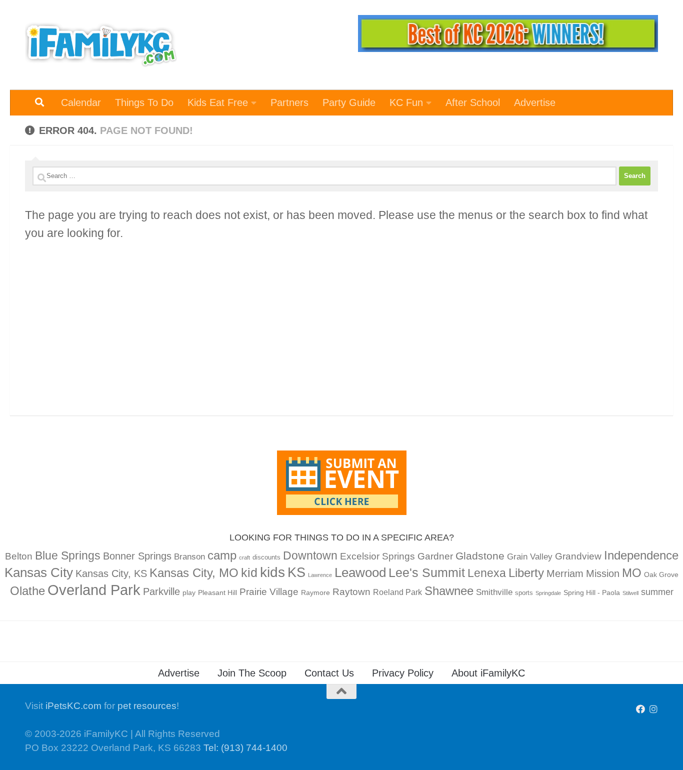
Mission (603, 573)
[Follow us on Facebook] (640, 709)
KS (297, 572)
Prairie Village (269, 591)
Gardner (435, 556)
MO (632, 573)
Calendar (81, 102)
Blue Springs (67, 555)
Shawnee (449, 591)
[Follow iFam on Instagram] (653, 709)
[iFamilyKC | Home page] (101, 45)
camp (222, 555)
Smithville (494, 592)
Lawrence (320, 575)
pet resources (147, 705)
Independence (641, 555)
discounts (266, 557)
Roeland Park (397, 592)
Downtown (310, 555)
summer (657, 592)
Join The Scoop (252, 673)
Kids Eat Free (218, 102)
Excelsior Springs (377, 556)
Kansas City (38, 573)
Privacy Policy (403, 673)
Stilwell (630, 593)
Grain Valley (529, 557)
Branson (189, 557)
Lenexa (487, 573)
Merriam (565, 573)
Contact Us (329, 673)
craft (244, 557)
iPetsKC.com (74, 705)
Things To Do (144, 102)
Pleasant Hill (217, 592)
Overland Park (94, 590)
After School (473, 102)
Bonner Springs (137, 556)
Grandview (578, 556)
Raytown (351, 591)
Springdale (548, 593)
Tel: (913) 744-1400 (246, 747)
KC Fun (406, 102)
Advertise (535, 102)
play (189, 592)
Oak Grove (661, 574)
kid (249, 573)
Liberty (526, 573)
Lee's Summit (426, 573)
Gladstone (480, 556)
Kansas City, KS (111, 573)
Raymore (315, 592)
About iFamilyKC (488, 673)
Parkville (161, 591)
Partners (289, 102)
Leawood (360, 572)
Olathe (27, 591)
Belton (18, 556)
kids (272, 572)
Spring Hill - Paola (592, 592)
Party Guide (349, 102)
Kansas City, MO (194, 573)
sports (524, 593)
